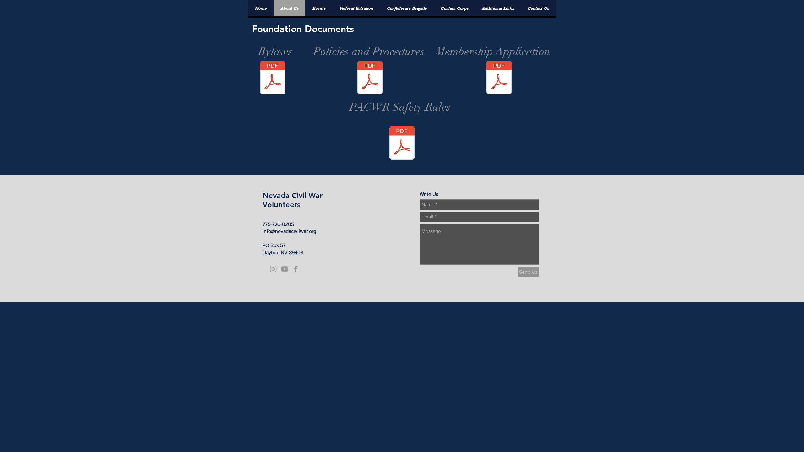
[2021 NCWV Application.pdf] (499, 78)
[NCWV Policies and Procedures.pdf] (370, 78)
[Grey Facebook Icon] (295, 269)
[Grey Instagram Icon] (273, 269)
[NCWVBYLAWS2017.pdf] (272, 78)
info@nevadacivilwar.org (289, 231)
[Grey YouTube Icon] (284, 269)
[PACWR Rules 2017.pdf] (402, 144)
